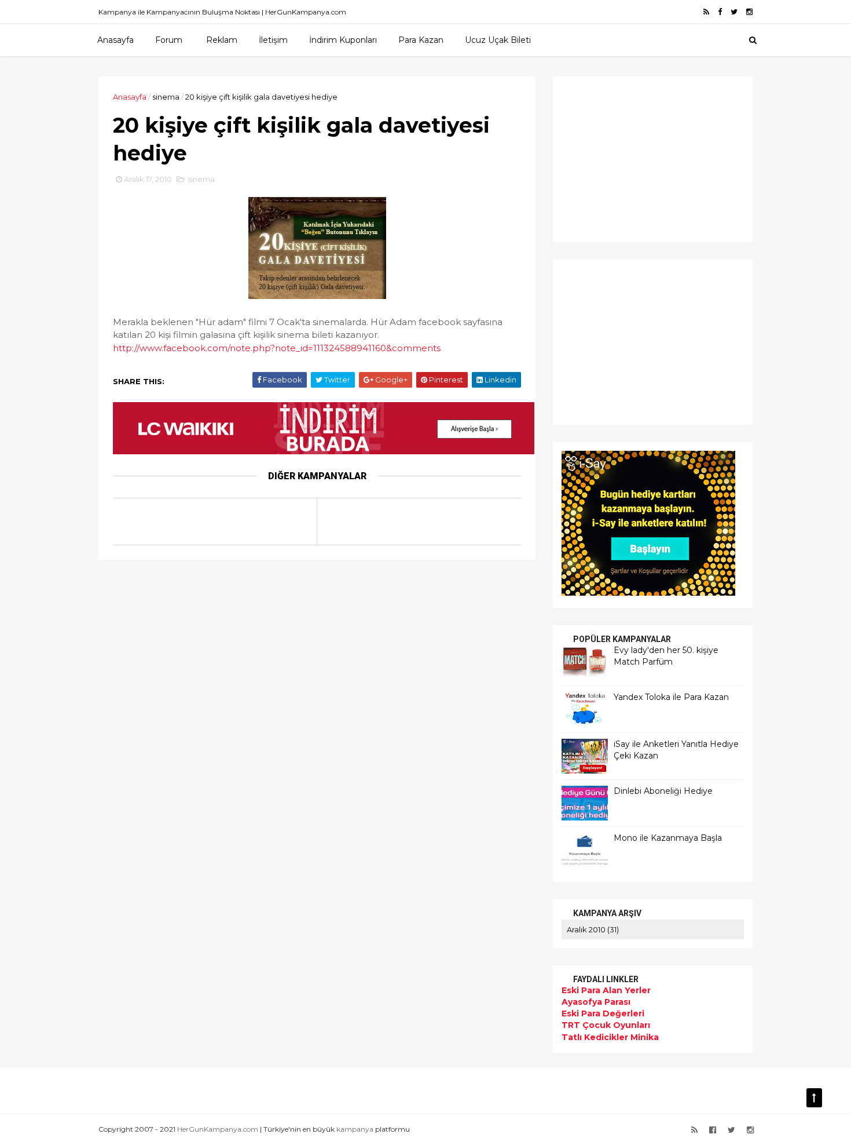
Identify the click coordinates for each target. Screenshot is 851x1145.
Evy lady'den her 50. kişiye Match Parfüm (666, 656)
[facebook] (720, 12)
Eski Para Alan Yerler (606, 990)
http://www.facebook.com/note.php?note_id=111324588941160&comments (277, 347)
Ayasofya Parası (596, 1002)
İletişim (273, 40)
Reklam (221, 40)
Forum (168, 40)
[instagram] (749, 12)
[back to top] (814, 1097)
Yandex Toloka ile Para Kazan (671, 697)
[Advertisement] (634, 157)
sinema (165, 96)
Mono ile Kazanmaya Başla (668, 838)
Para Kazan (420, 40)
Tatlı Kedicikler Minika (610, 1037)
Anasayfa (115, 40)
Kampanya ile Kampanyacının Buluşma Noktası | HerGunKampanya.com (222, 12)
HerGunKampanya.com (217, 1129)
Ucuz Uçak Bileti (498, 40)
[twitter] (734, 12)
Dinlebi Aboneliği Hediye (663, 791)
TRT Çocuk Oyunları (606, 1025)
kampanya (354, 1129)
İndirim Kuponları (343, 40)
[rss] (706, 12)
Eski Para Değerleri (603, 1013)
